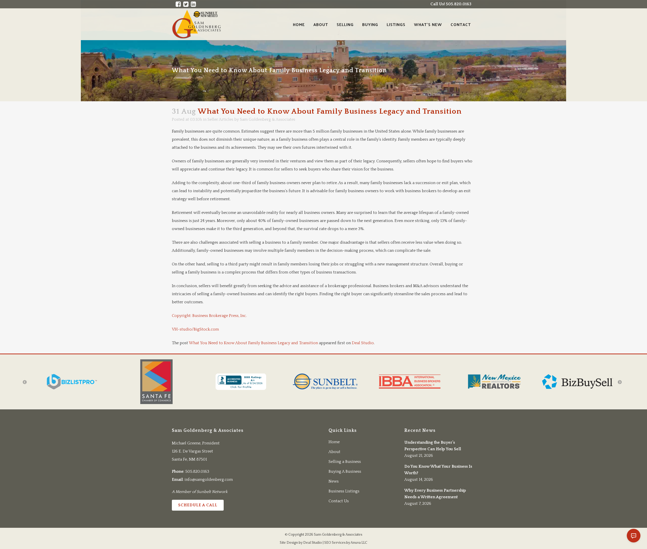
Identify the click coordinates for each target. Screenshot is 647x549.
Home (334, 442)
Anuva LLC (359, 543)
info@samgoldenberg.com (208, 479)
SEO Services (334, 543)
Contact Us (339, 501)
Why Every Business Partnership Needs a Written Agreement (435, 493)
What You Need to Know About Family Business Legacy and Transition (253, 343)
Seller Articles (220, 119)
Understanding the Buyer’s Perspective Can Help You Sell (432, 445)
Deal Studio (363, 343)
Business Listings (344, 491)
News (334, 481)
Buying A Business (345, 471)
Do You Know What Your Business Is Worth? (438, 469)
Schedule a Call (197, 505)
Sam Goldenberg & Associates (267, 119)
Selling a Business (345, 461)
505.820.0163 (197, 471)
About (334, 452)
